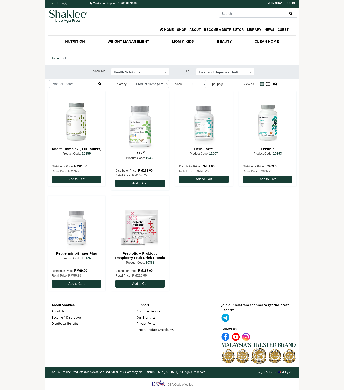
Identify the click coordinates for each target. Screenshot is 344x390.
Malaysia (287, 372)
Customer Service (148, 311)
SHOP (181, 29)
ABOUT (195, 29)
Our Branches (146, 317)
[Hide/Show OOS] (275, 84)
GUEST (283, 29)
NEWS (269, 29)
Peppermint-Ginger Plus (76, 253)
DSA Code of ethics (180, 384)
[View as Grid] (262, 84)
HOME (168, 29)
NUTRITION (75, 41)
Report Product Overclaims (155, 330)
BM (58, 3)
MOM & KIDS (183, 41)
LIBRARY (254, 29)
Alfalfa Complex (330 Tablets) (76, 149)
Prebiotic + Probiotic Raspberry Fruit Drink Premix (140, 256)
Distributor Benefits (65, 323)
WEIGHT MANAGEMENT (128, 41)
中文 (64, 3)
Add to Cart (76, 179)
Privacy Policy (146, 323)
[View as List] (268, 84)
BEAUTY (224, 41)
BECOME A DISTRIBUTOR (224, 29)
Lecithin (268, 149)
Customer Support (104, 3)
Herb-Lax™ (203, 149)
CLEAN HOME (267, 41)
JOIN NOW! (275, 3)
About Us (58, 311)
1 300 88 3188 (127, 3)
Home (55, 58)
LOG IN (290, 3)
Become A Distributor (66, 317)
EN (51, 3)
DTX (140, 153)
